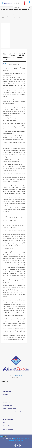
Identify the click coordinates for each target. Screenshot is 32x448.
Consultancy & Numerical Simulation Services (13, 411)
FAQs (4, 422)
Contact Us (5, 394)
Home (4, 384)
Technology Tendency (8, 419)
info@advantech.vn (17, 375)
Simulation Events (7, 425)
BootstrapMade (19, 442)
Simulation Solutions (7, 405)
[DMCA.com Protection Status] (3, 436)
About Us (5, 388)
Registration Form (7, 391)
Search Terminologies (8, 429)
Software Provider (7, 402)
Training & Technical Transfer (9, 408)
